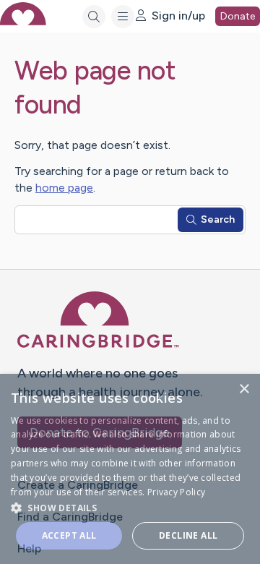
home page (64, 188)
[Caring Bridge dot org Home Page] (98, 345)
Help (29, 548)
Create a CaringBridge (77, 485)
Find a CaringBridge (70, 517)
